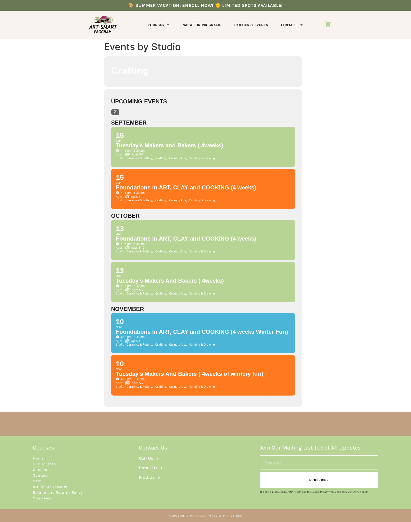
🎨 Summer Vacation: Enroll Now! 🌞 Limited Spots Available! (205, 5)
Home (38, 458)
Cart (37, 481)
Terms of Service (351, 491)
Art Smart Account (50, 486)
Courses (156, 25)
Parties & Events (251, 25)
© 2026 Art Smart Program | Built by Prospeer (205, 515)
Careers (40, 469)
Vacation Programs (202, 25)
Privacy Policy (328, 491)
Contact (289, 25)
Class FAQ (42, 498)
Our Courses (44, 464)
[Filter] (115, 112)
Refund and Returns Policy (58, 492)
